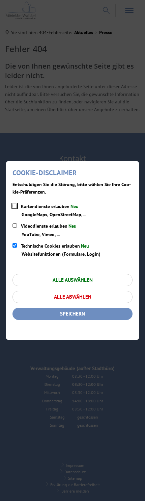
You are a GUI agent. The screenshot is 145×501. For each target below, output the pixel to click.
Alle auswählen (73, 280)
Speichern (72, 313)
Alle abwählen (72, 297)
